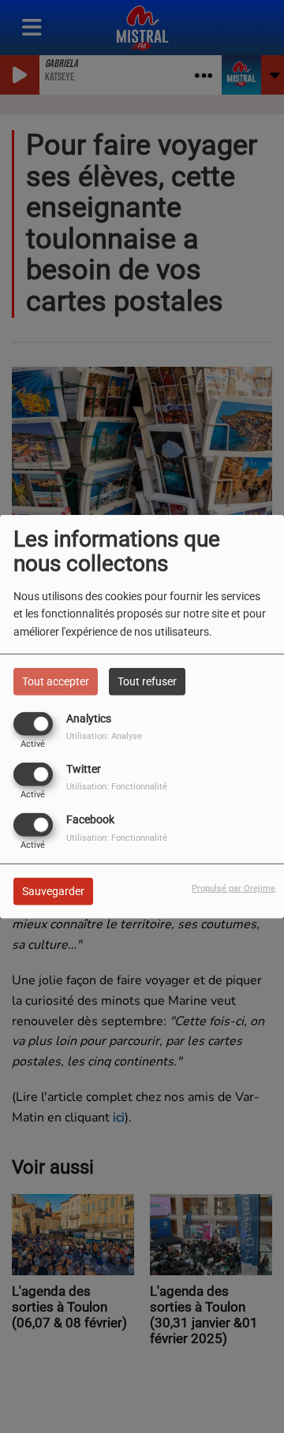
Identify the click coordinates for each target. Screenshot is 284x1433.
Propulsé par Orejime (233, 888)
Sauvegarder (53, 891)
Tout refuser (147, 680)
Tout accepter (55, 680)
